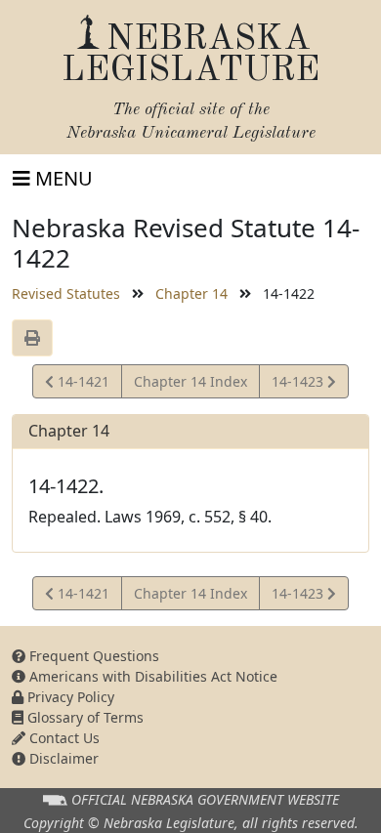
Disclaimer (62, 758)
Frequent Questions (92, 655)
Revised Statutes (66, 293)
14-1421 (81, 384)
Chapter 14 (191, 293)
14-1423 (299, 384)
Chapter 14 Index (190, 381)
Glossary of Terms (83, 717)
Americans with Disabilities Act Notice (151, 676)
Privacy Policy (68, 696)
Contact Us (62, 738)
